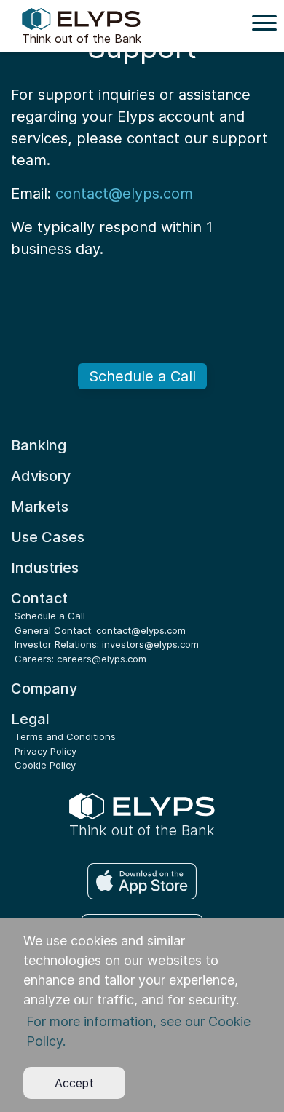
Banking (38, 445)
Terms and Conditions (65, 736)
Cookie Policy (45, 765)
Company (44, 688)
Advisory (41, 476)
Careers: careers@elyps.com (80, 658)
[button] (141, 1031)
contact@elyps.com (124, 193)
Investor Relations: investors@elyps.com (107, 644)
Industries (45, 567)
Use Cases (47, 537)
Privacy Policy (45, 751)
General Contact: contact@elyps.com (100, 630)
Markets (39, 506)
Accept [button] (74, 1083)
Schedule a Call (142, 376)
